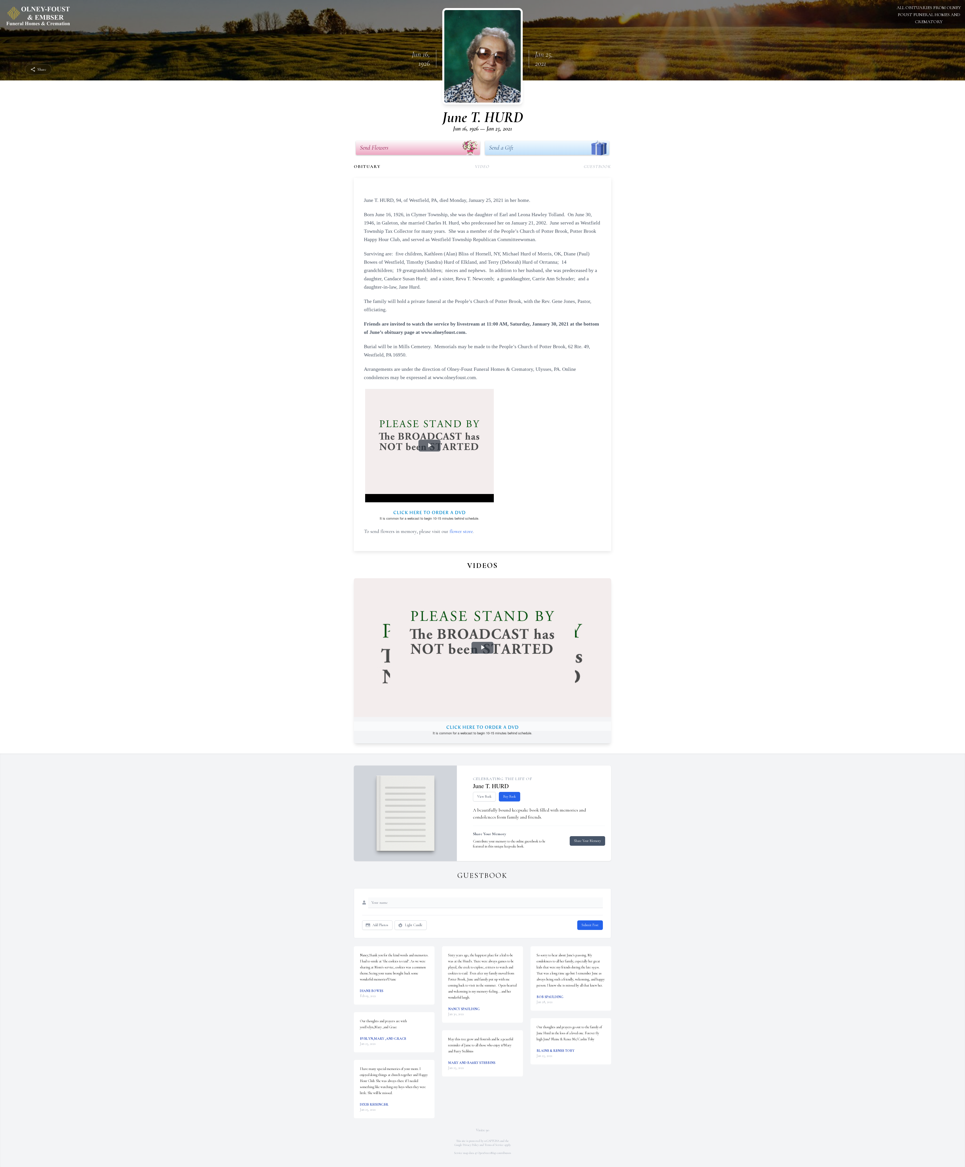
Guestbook (597, 166)
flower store (461, 531)
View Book (484, 796)
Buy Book (509, 796)
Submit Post (590, 925)
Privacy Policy (471, 1145)
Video (482, 166)
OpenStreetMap (487, 1153)
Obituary (367, 166)
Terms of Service (494, 1145)
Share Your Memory (587, 841)
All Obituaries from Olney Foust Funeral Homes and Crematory (929, 14)
